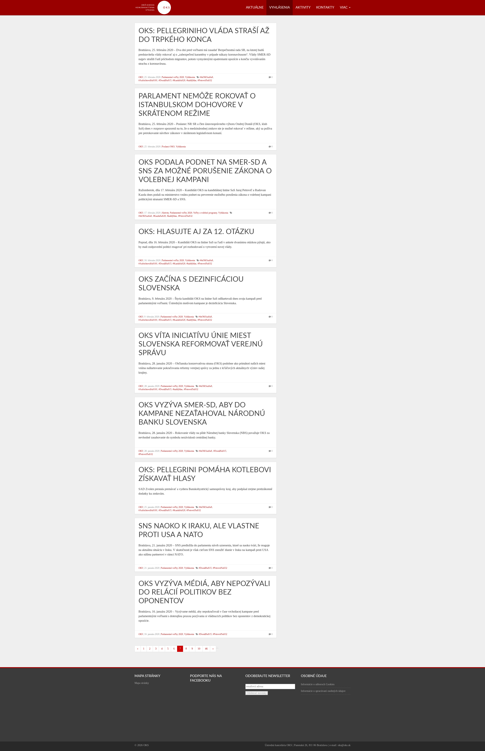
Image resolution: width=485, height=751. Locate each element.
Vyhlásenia (279, 7)
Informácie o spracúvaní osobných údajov (323, 691)
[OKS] (155, 2)
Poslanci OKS (168, 146)
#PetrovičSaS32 (205, 80)
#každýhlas (191, 80)
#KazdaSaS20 (179, 80)
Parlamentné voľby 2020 (173, 77)
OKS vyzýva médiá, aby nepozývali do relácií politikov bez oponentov (204, 592)
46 (206, 648)
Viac (344, 7)
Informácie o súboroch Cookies (317, 684)
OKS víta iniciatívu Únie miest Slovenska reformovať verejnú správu (200, 344)
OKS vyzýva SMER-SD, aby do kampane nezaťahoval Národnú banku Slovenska (201, 413)
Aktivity (303, 7)
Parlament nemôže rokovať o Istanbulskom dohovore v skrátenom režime (197, 105)
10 (199, 648)
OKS (140, 77)
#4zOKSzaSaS (206, 77)
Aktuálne (255, 7)
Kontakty (325, 7)
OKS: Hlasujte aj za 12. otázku (196, 231)
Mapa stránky (142, 683)
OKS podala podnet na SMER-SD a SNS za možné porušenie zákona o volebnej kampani (205, 171)
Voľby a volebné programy (205, 212)
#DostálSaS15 (165, 80)
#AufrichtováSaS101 (147, 80)
